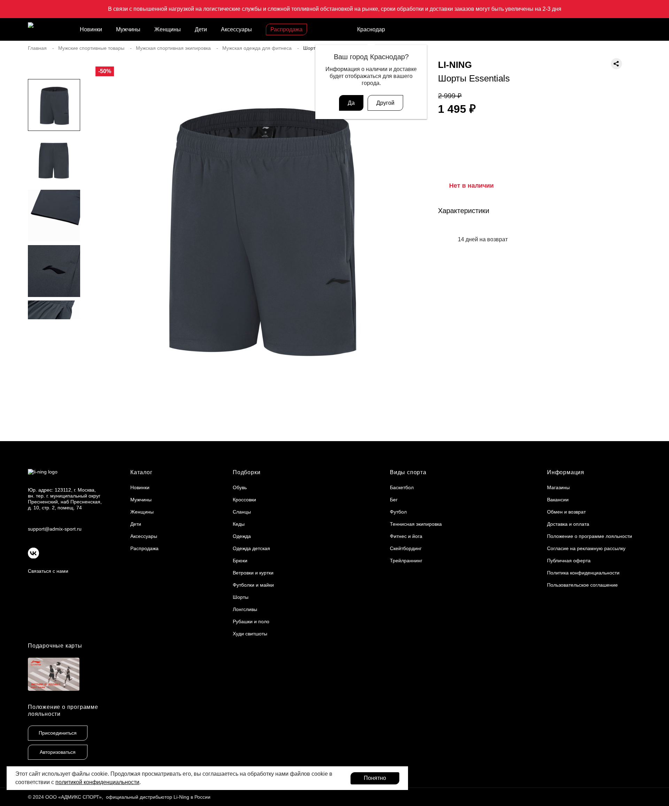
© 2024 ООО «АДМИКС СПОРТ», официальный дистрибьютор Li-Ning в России (119, 797)
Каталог (141, 472)
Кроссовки (244, 499)
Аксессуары (236, 29)
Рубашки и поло (251, 621)
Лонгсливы (245, 609)
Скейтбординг (406, 548)
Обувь (240, 487)
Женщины (167, 29)
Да (351, 103)
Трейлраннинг (406, 560)
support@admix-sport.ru (55, 529)
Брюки (240, 560)
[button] (54, 333)
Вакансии (558, 499)
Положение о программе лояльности (589, 536)
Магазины (558, 487)
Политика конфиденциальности (583, 573)
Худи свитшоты (250, 633)
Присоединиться (58, 733)
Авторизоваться (58, 752)
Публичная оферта (569, 560)
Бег (394, 499)
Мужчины (128, 29)
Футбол (398, 512)
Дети (201, 29)
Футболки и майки (253, 585)
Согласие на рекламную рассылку (586, 548)
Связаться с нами (48, 571)
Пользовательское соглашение (582, 585)
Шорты (240, 597)
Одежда (242, 536)
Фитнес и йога (406, 536)
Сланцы (242, 512)
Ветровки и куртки (253, 573)
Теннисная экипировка (416, 524)
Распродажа (286, 29)
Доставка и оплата (568, 524)
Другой (385, 103)
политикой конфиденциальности (97, 782)
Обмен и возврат (566, 512)
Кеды (239, 524)
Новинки (91, 29)
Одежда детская (251, 548)
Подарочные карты (55, 646)
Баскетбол (402, 487)
